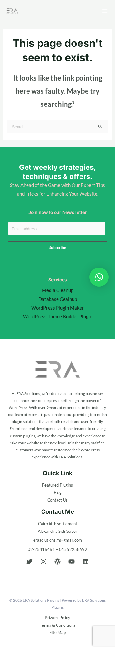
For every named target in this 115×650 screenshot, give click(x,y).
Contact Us (57, 500)
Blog (58, 492)
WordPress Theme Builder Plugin (57, 316)
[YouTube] (71, 561)
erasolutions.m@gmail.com (57, 540)
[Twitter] (29, 561)
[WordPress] (57, 561)
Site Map (58, 632)
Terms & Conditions (57, 625)
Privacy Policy (57, 617)
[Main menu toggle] (104, 11)
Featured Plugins (57, 485)
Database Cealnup (57, 299)
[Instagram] (43, 561)
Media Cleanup (57, 290)
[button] (99, 277)
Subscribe (57, 247)
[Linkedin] (85, 561)
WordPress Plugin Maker (57, 308)
